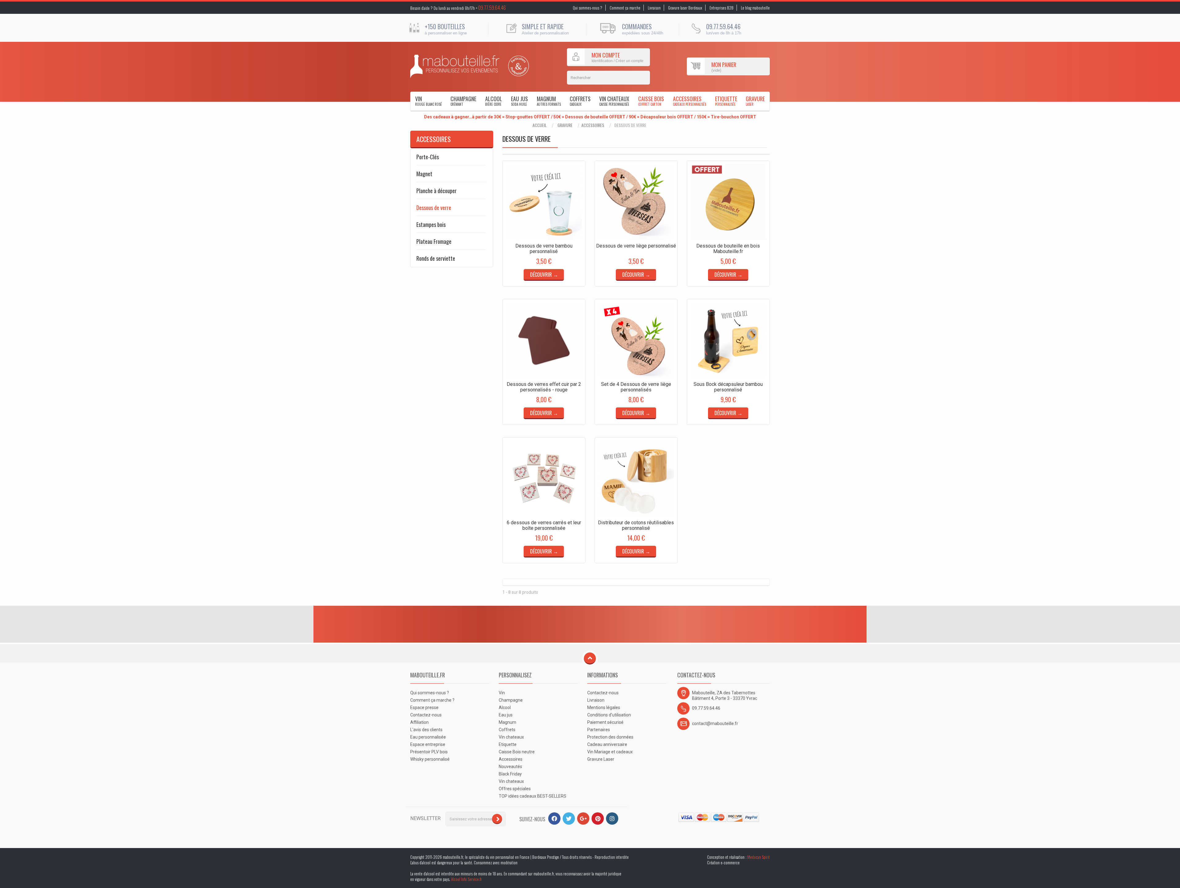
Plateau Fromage (433, 241)
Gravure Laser (600, 759)
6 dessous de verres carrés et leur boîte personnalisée (544, 525)
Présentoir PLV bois (429, 751)
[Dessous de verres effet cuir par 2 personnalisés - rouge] (544, 340)
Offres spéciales (515, 788)
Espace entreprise (427, 744)
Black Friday (510, 773)
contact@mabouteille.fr (715, 723)
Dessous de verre (433, 208)
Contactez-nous (426, 714)
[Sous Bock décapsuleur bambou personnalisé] (728, 340)
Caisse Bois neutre (517, 751)
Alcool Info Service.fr (466, 879)
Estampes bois (431, 224)
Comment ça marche (625, 8)
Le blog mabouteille (755, 8)
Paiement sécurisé (605, 722)
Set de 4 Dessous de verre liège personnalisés (636, 387)
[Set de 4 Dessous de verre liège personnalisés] (636, 340)
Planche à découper (436, 191)
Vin (428, 101)
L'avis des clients (426, 729)
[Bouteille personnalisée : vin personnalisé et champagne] (454, 66)
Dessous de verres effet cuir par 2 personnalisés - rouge (544, 387)
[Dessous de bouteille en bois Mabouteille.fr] (728, 202)
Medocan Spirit (758, 857)
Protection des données (610, 737)
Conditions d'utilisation (609, 714)
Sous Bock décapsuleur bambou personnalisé (728, 387)
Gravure (755, 101)
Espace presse (424, 707)
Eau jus (519, 101)
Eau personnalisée (428, 737)
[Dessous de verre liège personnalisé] (636, 202)
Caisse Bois (651, 101)
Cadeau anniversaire (607, 744)
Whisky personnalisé (430, 759)
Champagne (463, 101)
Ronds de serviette (435, 258)
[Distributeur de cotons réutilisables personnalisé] (636, 479)
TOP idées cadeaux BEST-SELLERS (532, 796)
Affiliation (419, 722)
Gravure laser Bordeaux (685, 8)
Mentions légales (603, 707)
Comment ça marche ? (432, 700)
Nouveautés (510, 766)
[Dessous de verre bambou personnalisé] (544, 202)
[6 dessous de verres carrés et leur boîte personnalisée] (544, 479)
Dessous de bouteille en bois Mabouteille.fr (728, 248)
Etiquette (726, 101)
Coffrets (580, 101)
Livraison (654, 8)
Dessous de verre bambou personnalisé (543, 248)
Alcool (493, 101)
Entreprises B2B (722, 8)
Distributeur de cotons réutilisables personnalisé (636, 525)
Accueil (540, 125)
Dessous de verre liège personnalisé (636, 246)
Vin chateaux (614, 101)
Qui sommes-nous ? (587, 8)
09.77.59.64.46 (492, 7)
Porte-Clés (427, 157)
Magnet (424, 174)
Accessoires (689, 101)
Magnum (549, 101)
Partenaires (598, 729)
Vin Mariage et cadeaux (610, 751)
